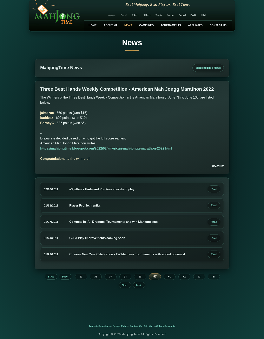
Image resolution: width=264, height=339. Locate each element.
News (128, 25)
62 (184, 276)
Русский (182, 15)
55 (81, 276)
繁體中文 (147, 15)
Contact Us (218, 25)
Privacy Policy (120, 326)
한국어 (203, 15)
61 (169, 276)
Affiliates (195, 25)
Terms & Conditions (100, 326)
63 (199, 276)
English (124, 15)
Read (214, 189)
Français (170, 15)
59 (140, 276)
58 (125, 276)
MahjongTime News (208, 67)
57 (110, 276)
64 (214, 276)
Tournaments (171, 25)
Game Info (146, 25)
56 (95, 276)
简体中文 (135, 15)
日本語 (193, 15)
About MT (110, 25)
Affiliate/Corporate (165, 326)
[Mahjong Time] (54, 15)
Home (92, 25)
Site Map (148, 326)
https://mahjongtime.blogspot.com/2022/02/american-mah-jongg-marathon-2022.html (106, 148)
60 (154, 276)
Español (159, 15)
